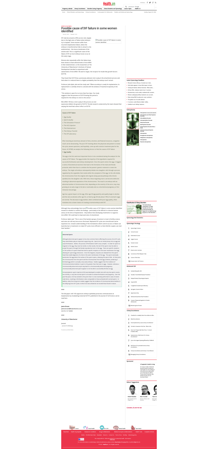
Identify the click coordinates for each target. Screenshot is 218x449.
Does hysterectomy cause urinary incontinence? (142, 322)
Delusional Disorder (144, 122)
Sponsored (130, 361)
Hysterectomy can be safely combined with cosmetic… (141, 92)
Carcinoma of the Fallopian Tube (138, 253)
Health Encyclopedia (76, 431)
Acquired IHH (134, 282)
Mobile (83, 435)
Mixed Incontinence (135, 319)
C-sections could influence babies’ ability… (138, 102)
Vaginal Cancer (134, 239)
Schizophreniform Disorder (146, 120)
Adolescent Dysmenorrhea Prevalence (139, 296)
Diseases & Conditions (90, 431)
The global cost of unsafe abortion (136, 99)
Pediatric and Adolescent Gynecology (123, 12)
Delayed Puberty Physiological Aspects (140, 278)
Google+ (153, 2)
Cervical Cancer (134, 232)
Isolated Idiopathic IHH (136, 271)
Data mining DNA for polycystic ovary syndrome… (140, 97)
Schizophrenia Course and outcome (148, 112)
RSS (155, 2)
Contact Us (111, 435)
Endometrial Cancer (135, 235)
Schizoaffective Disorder (145, 118)
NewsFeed (66, 431)
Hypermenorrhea (135, 293)
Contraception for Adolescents (105, 12)
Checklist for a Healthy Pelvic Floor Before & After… (143, 315)
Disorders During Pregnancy (94, 8)
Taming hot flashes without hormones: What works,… (141, 87)
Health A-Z (138, 8)
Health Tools (139, 431)
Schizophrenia (131, 110)
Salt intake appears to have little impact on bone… (140, 85)
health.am (109, 4)
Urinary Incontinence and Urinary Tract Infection (142, 350)
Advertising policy (132, 435)
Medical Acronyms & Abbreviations (123, 431)
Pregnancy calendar (67, 8)
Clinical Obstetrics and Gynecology (75, 12)
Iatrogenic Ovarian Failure (137, 289)
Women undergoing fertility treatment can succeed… (141, 94)
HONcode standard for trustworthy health (114, 438)
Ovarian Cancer (134, 243)
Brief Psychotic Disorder (145, 124)
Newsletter (99, 435)
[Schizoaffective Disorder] (133, 145)
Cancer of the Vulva (135, 257)
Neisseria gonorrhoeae (136, 305)
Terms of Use (118, 435)
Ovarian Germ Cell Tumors (137, 261)
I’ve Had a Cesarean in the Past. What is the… (141, 326)
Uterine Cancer (134, 246)
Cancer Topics (127, 8)
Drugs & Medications (104, 431)
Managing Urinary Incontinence (138, 354)
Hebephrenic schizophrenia (146, 137)
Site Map (125, 435)
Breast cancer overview (136, 250)
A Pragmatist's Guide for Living (147, 364)
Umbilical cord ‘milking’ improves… (136, 104)
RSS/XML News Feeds (91, 435)
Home (63, 12)
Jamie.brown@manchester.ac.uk (71, 309)
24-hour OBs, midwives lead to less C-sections (139, 90)
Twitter (150, 2)
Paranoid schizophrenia (145, 141)
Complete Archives (149, 431)
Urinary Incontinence (79, 8)
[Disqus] (92, 358)
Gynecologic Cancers (136, 228)
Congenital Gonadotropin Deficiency (139, 285)
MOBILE (142, 2)
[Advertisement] (92, 18)
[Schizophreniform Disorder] (133, 128)
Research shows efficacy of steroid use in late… (140, 83)
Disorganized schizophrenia (146, 135)
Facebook (147, 2)
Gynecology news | (66, 26)
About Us (105, 435)
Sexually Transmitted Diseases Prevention (140, 274)
